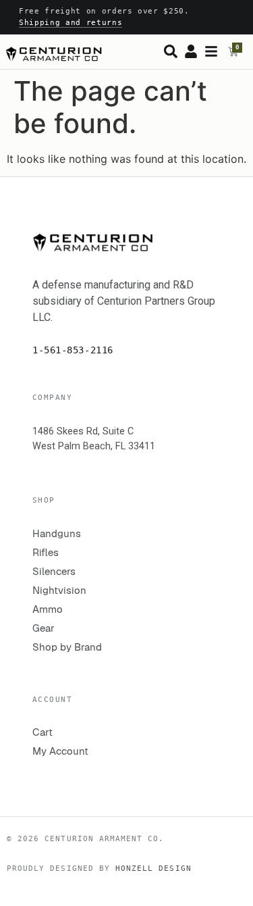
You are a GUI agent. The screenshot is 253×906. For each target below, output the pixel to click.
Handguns (56, 533)
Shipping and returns (70, 22)
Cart (42, 732)
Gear (43, 628)
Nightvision (59, 590)
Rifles (45, 552)
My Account (60, 751)
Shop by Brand (67, 646)
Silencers (54, 571)
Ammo (47, 609)
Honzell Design (153, 868)
